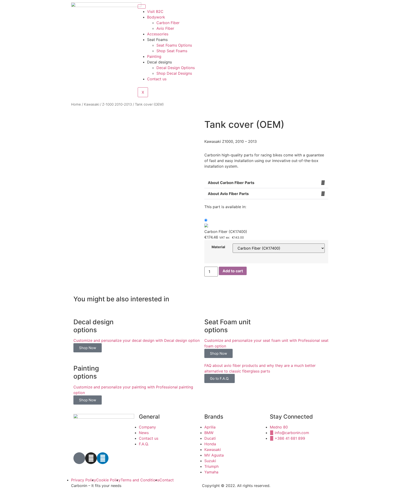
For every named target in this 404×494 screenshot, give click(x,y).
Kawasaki (91, 104)
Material (218, 247)
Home (76, 104)
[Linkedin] (102, 458)
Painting (154, 56)
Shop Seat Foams (171, 50)
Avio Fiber (165, 28)
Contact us (156, 79)
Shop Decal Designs (174, 73)
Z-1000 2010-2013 (117, 104)
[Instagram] (91, 458)
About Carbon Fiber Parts (231, 182)
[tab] (266, 182)
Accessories (157, 34)
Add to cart (233, 271)
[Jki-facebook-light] (79, 458)
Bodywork (156, 17)
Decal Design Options (175, 67)
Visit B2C (155, 11)
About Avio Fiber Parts (228, 193)
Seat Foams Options (174, 45)
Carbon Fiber (168, 22)
